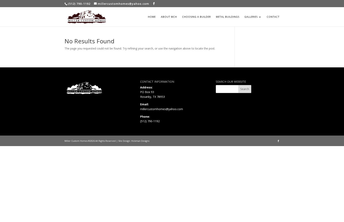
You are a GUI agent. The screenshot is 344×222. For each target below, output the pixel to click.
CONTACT (273, 17)
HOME (152, 17)
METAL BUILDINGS (227, 17)
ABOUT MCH (169, 17)
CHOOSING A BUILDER (196, 17)
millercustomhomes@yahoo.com (161, 109)
